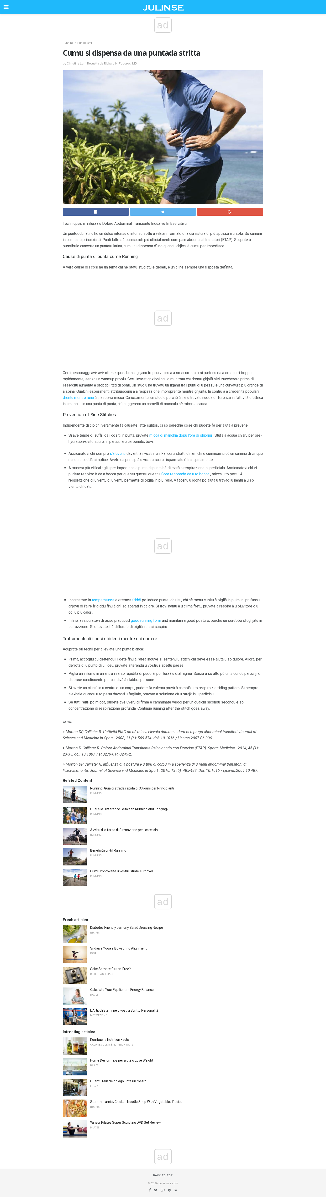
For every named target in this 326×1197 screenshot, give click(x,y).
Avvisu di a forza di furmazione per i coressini (124, 830)
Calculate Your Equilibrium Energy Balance (122, 990)
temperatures (103, 600)
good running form (146, 620)
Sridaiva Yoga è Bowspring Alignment (118, 948)
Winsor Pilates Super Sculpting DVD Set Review (125, 1122)
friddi (136, 600)
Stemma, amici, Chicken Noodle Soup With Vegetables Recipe (136, 1102)
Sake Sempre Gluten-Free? (110, 969)
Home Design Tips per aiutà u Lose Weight (121, 1060)
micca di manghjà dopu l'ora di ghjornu (180, 435)
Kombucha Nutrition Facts (109, 1039)
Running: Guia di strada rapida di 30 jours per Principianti (132, 788)
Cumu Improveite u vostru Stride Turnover (121, 871)
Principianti (84, 42)
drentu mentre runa (78, 397)
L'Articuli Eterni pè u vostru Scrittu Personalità (124, 1010)
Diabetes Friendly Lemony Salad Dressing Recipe (126, 927)
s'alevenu (118, 453)
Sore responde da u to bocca (185, 474)
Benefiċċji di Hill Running (108, 850)
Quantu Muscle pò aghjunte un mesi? (118, 1081)
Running (68, 42)
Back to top (163, 1175)
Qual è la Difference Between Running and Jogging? (129, 809)
